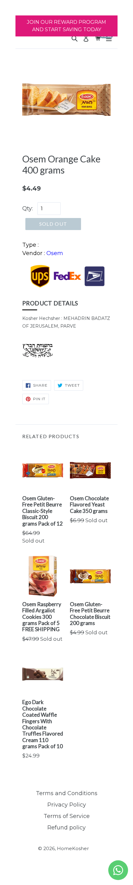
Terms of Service (67, 816)
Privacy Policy (66, 804)
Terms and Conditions (66, 793)
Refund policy (66, 827)
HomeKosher (73, 848)
